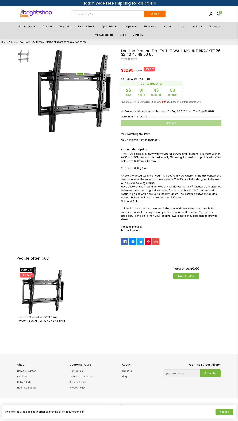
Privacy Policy (78, 387)
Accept (224, 412)
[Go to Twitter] (140, 241)
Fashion (182, 26)
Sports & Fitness (110, 26)
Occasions (214, 26)
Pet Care (167, 26)
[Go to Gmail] (155, 241)
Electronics (150, 26)
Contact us (76, 371)
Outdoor (197, 26)
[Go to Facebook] (124, 241)
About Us (127, 371)
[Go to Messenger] (132, 241)
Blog (124, 376)
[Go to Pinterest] (148, 241)
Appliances (131, 26)
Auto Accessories (104, 34)
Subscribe (210, 373)
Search (155, 14)
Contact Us (139, 34)
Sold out (171, 123)
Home (4, 42)
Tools (123, 34)
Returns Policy (78, 382)
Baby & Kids (65, 26)
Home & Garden (27, 26)
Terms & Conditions (81, 376)
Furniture (47, 26)
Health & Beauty (86, 26)
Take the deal (186, 276)
